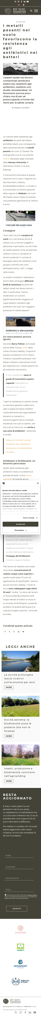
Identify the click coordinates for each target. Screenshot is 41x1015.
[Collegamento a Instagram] (18, 1)
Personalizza (19, 530)
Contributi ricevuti (22, 1009)
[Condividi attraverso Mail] (23, 631)
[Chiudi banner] (38, 483)
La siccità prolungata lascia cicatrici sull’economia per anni (19, 678)
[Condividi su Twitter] (9, 631)
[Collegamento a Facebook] (21, 1)
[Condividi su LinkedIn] (18, 631)
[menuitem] (30, 11)
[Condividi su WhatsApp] (14, 631)
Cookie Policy (12, 1009)
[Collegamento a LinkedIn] (24, 1)
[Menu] (35, 11)
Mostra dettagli (28, 518)
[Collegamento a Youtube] (27, 1)
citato (25, 348)
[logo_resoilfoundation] (17, 11)
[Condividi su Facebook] (5, 631)
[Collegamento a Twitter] (15, 1)
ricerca (6, 159)
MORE (9, 687)
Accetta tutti (20, 524)
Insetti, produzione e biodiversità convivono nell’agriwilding (19, 772)
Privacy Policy (32, 895)
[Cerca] (30, 11)
